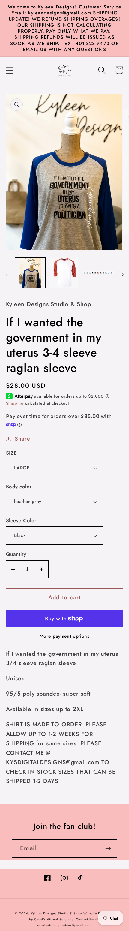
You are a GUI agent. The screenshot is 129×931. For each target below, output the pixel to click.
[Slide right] (122, 274)
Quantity (16, 554)
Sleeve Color (21, 520)
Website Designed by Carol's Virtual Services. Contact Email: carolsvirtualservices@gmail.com (71, 919)
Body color (19, 486)
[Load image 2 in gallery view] (64, 273)
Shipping (15, 403)
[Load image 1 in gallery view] (30, 273)
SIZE (11, 453)
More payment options (65, 636)
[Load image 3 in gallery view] (98, 273)
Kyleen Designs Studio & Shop (56, 913)
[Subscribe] (108, 848)
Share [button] (22, 439)
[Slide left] (6, 274)
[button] (9, 70)
